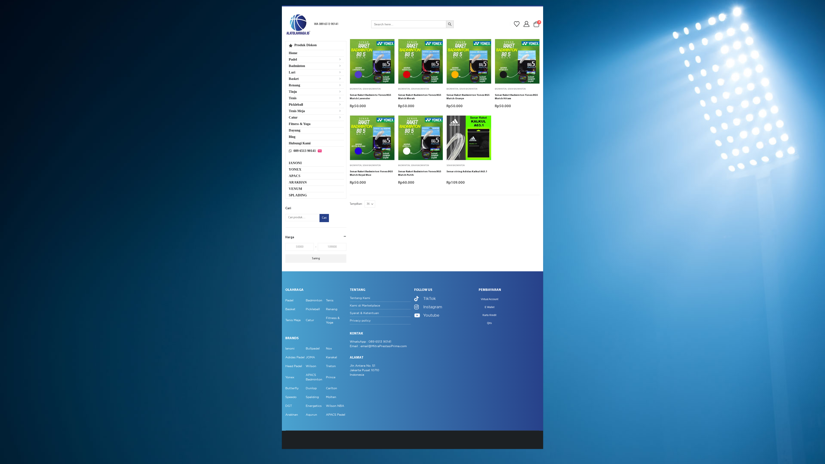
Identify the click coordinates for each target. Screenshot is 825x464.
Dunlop (311, 388)
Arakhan (291, 415)
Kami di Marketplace (365, 305)
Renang (294, 85)
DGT (288, 406)
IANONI (295, 163)
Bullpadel (313, 348)
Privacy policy (360, 320)
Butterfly (292, 388)
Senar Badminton (371, 89)
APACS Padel (335, 415)
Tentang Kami (360, 298)
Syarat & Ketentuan (364, 313)
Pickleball (296, 104)
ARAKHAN (298, 182)
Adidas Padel (295, 357)
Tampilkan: (356, 204)
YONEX (295, 169)
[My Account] (526, 24)
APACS (294, 176)
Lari (292, 72)
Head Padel (293, 366)
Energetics (314, 406)
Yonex (289, 377)
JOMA (310, 357)
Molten (331, 397)
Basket (294, 79)
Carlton (331, 388)
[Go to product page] (372, 61)
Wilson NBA (335, 406)
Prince (330, 377)
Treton (331, 366)
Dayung (294, 130)
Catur (293, 117)
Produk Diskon (305, 45)
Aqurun (311, 415)
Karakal (331, 357)
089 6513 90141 (307, 151)
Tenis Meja (297, 111)
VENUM (295, 189)
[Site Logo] (298, 24)
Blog (292, 137)
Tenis (292, 98)
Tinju (293, 91)
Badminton (356, 89)
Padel (293, 59)
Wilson (311, 366)
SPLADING (298, 195)
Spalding (312, 397)
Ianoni (290, 348)
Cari (324, 218)
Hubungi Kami (299, 143)
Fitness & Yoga (299, 124)
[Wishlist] (516, 24)
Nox (329, 348)
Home (293, 53)
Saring (316, 258)
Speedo (290, 397)
